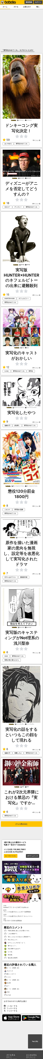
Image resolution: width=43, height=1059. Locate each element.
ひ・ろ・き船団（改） (13, 968)
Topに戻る (35, 1041)
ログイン (38, 2)
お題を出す (27, 7)
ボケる (16, 7)
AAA (6, 656)
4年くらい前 (36, 750)
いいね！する (11, 1006)
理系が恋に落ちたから (12, 660)
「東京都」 (9, 955)
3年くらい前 (36, 295)
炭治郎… (17, 425)
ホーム (5, 7)
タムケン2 (10, 971)
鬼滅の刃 (7, 425)
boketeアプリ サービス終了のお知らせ (16, 906)
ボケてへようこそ (32, 856)
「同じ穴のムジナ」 (12, 940)
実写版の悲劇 (18, 509)
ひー (8, 986)
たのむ (7, 371)
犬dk (8, 992)
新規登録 (29, 2)
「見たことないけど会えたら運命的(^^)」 (18, 937)
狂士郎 (9, 983)
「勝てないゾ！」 (11, 946)
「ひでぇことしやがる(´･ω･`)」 (16, 943)
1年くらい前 (36, 140)
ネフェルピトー (24, 298)
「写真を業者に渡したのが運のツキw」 (18, 930)
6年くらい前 (36, 204)
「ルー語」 (9, 952)
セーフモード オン (10, 856)
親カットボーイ (11, 974)
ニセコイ (7, 509)
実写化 (31, 371)
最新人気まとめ (30, 1057)
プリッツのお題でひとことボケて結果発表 (17, 911)
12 (7, 367)
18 (7, 203)
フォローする (11, 1008)
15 (7, 294)
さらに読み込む (21, 824)
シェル (9, 977)
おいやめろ (8, 143)
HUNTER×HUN (9, 298)
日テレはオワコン (10, 577)
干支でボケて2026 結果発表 (12, 919)
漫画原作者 (23, 577)
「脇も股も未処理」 (12, 958)
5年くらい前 (36, 368)
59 (8, 139)
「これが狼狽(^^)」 (12, 933)
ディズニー (18, 207)
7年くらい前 (36, 653)
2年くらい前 (36, 574)
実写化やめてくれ (21, 143)
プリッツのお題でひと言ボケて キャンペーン (18, 915)
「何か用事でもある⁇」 (13, 948)
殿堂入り (9, 1057)
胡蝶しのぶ (18, 753)
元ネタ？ (7, 207)
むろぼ (9, 995)
